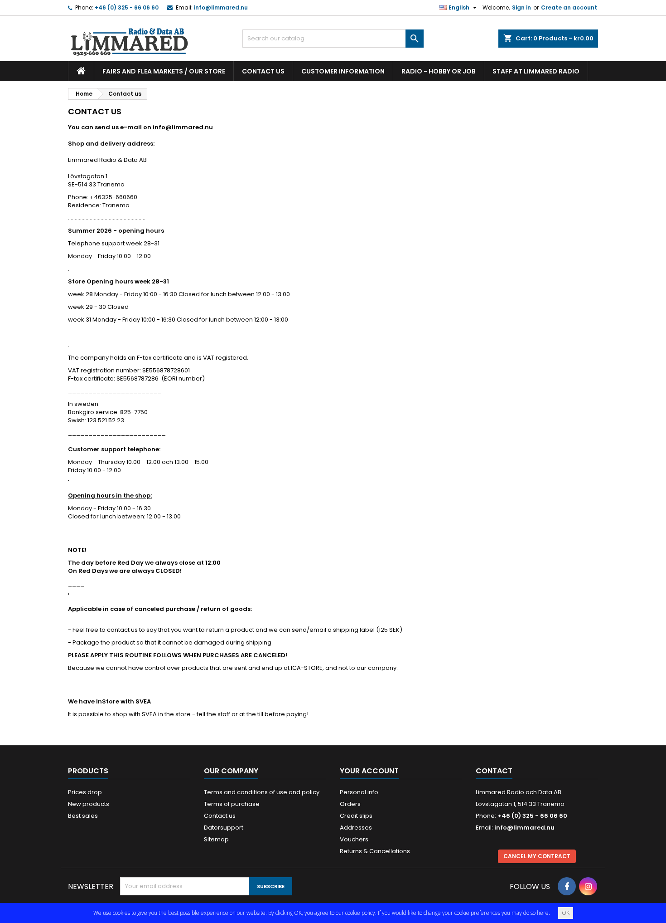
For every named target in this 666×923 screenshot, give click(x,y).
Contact (494, 771)
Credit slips (356, 815)
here (543, 913)
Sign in (521, 7)
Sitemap (216, 839)
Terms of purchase (232, 804)
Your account (369, 771)
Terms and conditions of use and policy (261, 792)
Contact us (263, 71)
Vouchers (354, 839)
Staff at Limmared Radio (535, 71)
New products (88, 804)
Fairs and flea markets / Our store (163, 71)
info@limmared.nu (221, 7)
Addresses (356, 827)
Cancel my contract (536, 856)
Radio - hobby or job (438, 71)
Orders (350, 804)
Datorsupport (223, 827)
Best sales (83, 815)
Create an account (569, 7)
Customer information (343, 71)
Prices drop (85, 792)
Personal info (359, 792)
